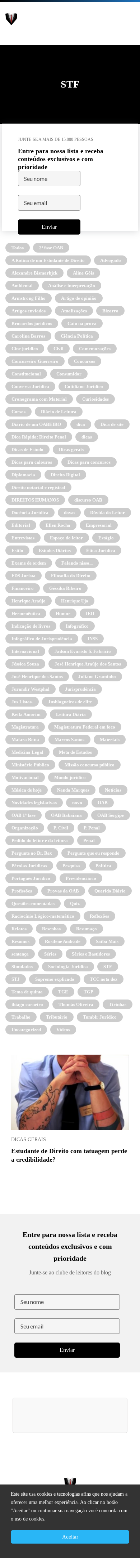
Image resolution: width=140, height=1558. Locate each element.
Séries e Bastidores (91, 954)
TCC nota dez (103, 979)
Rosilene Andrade (62, 941)
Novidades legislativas (34, 802)
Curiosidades (95, 399)
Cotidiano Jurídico (84, 386)
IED (90, 613)
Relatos (19, 928)
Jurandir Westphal (30, 689)
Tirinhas (117, 1004)
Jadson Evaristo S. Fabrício (83, 651)
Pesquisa (71, 865)
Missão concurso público (90, 764)
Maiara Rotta (25, 739)
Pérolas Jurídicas (29, 865)
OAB (103, 802)
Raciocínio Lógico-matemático (42, 916)
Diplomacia (23, 474)
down (69, 512)
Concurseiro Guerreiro (35, 361)
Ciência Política (77, 336)
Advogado (110, 260)
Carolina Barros (28, 336)
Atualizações (74, 310)
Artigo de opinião (79, 298)
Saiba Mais (107, 941)
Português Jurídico (30, 878)
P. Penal (92, 828)
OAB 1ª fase (23, 815)
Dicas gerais (71, 449)
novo (77, 802)
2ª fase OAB (51, 247)
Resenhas (51, 928)
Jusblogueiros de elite (70, 701)
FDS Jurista (23, 575)
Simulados (22, 966)
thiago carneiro (27, 1004)
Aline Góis (83, 273)
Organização (24, 828)
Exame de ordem (28, 563)
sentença (20, 954)
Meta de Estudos (75, 752)
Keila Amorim (26, 714)
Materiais (110, 739)
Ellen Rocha (58, 525)
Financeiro (22, 588)
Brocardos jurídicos (31, 323)
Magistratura (25, 727)
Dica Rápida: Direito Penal (38, 437)
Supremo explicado (54, 979)
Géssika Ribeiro (65, 588)
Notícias (113, 790)
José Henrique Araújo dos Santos (88, 664)
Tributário (56, 1017)
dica (80, 424)
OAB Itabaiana (66, 815)
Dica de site (112, 424)
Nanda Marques (73, 790)
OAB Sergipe (110, 815)
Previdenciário (81, 878)
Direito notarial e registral (38, 487)
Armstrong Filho (28, 298)
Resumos (20, 941)
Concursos (84, 361)
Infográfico (77, 626)
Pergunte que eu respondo (93, 853)
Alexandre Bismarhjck (34, 273)
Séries (50, 954)
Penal (89, 840)
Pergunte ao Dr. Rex (31, 853)
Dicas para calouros (31, 462)
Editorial (20, 525)
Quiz (75, 903)
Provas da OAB (63, 891)
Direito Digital (65, 474)
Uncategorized (26, 1029)
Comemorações (95, 348)
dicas (86, 437)
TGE (63, 991)
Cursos (18, 411)
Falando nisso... (77, 563)
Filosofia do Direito (70, 575)
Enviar (49, 226)
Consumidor (68, 374)
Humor (63, 613)
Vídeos (63, 1029)
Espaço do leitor (66, 537)
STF (107, 966)
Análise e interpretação (71, 285)
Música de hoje (26, 790)
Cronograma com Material (39, 399)
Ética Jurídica (100, 550)
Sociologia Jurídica (68, 966)
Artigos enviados (28, 310)
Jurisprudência (80, 689)
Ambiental (22, 285)
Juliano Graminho (97, 676)
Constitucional (26, 374)
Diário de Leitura (58, 411)
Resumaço (86, 928)
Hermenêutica (25, 613)
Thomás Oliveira (76, 1004)
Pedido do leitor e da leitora (39, 840)
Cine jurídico (24, 348)
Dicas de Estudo (27, 449)
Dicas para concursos (89, 462)
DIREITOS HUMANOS (35, 500)
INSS (93, 638)
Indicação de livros (30, 626)
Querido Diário (110, 891)
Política (103, 865)
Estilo (17, 550)
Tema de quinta (27, 991)
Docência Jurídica (29, 512)
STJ (15, 979)
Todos (17, 247)
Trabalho (21, 1017)
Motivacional (25, 777)
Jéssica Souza (25, 664)
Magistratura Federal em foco (84, 727)
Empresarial (99, 525)
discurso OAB (88, 500)
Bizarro (110, 310)
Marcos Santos (69, 739)
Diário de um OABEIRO (36, 424)
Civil (58, 348)
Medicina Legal (27, 752)
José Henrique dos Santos (37, 676)
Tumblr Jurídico (100, 1017)
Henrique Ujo (74, 601)
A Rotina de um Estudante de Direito (48, 260)
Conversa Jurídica (30, 386)
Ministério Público (30, 764)
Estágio (106, 537)
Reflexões (99, 916)
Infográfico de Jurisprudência (41, 638)
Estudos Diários (55, 550)
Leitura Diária (71, 714)
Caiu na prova (82, 323)
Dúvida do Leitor (107, 512)
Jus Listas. (22, 701)
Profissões (21, 891)
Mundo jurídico (70, 777)
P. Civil (60, 828)
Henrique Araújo (28, 601)
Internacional (25, 651)
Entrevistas (22, 537)
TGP (88, 991)
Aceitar (70, 1537)
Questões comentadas (33, 903)
